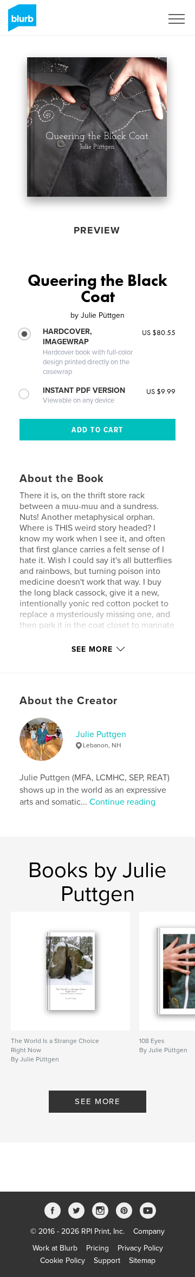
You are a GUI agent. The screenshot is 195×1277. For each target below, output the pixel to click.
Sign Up (134, 19)
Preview (97, 230)
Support (107, 1260)
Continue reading (122, 802)
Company (149, 1231)
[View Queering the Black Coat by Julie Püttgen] (97, 127)
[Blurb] (20, 22)
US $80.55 (159, 332)
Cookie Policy (62, 1260)
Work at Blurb (54, 1248)
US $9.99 (161, 391)
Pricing (97, 1248)
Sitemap (142, 1260)
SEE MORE (97, 1101)
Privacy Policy (140, 1248)
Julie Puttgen (101, 734)
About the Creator (69, 700)
